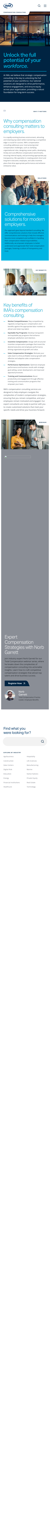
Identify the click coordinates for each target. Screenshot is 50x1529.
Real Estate (31, 782)
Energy (6, 778)
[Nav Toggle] (45, 5)
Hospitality (31, 756)
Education (7, 774)
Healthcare (7, 787)
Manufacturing (32, 765)
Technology (31, 787)
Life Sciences (32, 761)
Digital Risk (7, 769)
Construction (8, 761)
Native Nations (32, 774)
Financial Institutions (11, 782)
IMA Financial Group (8, 5)
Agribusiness (8, 756)
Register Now (15, 683)
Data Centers (8, 765)
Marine (29, 769)
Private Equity (32, 778)
